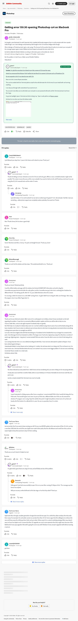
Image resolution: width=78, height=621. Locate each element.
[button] (3, 4)
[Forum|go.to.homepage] (14, 3)
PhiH (10, 216)
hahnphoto (18, 193)
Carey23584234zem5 (15, 155)
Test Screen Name (14, 421)
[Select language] (52, 3)
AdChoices (65, 618)
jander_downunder (14, 37)
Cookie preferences (32, 618)
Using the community (9, 618)
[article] (39, 161)
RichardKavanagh (14, 259)
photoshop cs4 (20, 127)
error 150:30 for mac (10, 127)
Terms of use (19, 618)
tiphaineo (11, 447)
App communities (12, 8)
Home (4, 8)
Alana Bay (12, 238)
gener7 (12, 65)
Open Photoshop (69, 13)
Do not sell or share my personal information (49, 618)
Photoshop (20, 8)
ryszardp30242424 (14, 543)
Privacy (25, 618)
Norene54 (18, 480)
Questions (26, 8)
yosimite (29, 127)
